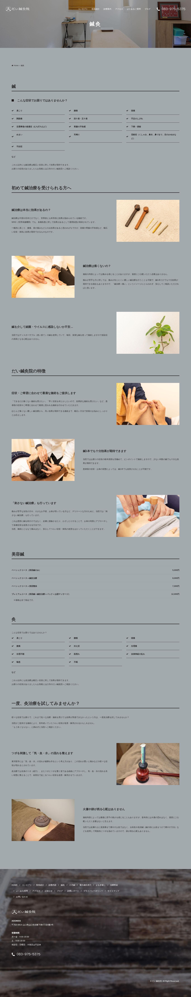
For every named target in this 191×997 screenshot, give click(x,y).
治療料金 (114, 885)
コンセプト (83, 9)
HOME (14, 885)
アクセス (119, 9)
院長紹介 (96, 9)
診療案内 (107, 9)
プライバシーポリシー (93, 891)
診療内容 (52, 885)
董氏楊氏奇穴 (85, 885)
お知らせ (48, 891)
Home (16, 66)
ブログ (147, 9)
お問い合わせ (22, 897)
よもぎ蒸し (101, 885)
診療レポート (73, 891)
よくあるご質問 (134, 9)
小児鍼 (72, 885)
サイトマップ (113, 891)
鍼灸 (63, 885)
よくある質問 (22, 891)
